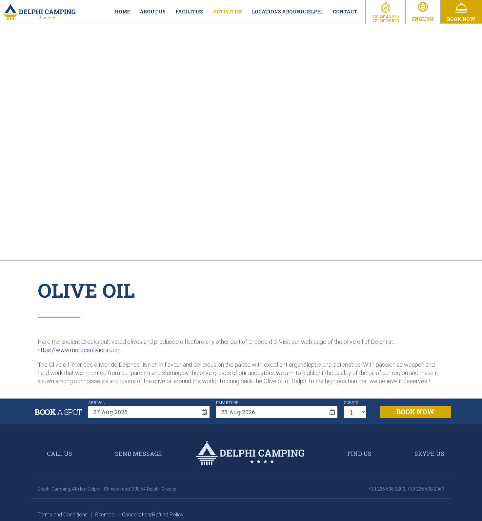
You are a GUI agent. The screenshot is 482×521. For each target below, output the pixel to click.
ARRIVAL (96, 402)
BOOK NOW (415, 411)
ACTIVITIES (227, 12)
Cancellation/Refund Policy (153, 515)
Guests (351, 402)
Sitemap (104, 515)
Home (122, 12)
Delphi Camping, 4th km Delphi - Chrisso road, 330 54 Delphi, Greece (107, 489)
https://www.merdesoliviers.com (79, 349)
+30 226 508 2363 (425, 489)
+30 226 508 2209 (386, 489)
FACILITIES (189, 12)
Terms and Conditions (63, 515)
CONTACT (345, 12)
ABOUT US (153, 12)
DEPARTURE (227, 402)
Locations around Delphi (287, 12)
